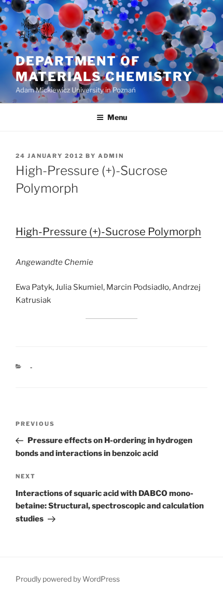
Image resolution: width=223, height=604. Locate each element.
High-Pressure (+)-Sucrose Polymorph (108, 231)
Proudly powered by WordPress (68, 578)
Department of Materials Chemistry (104, 68)
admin (111, 155)
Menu (117, 117)
